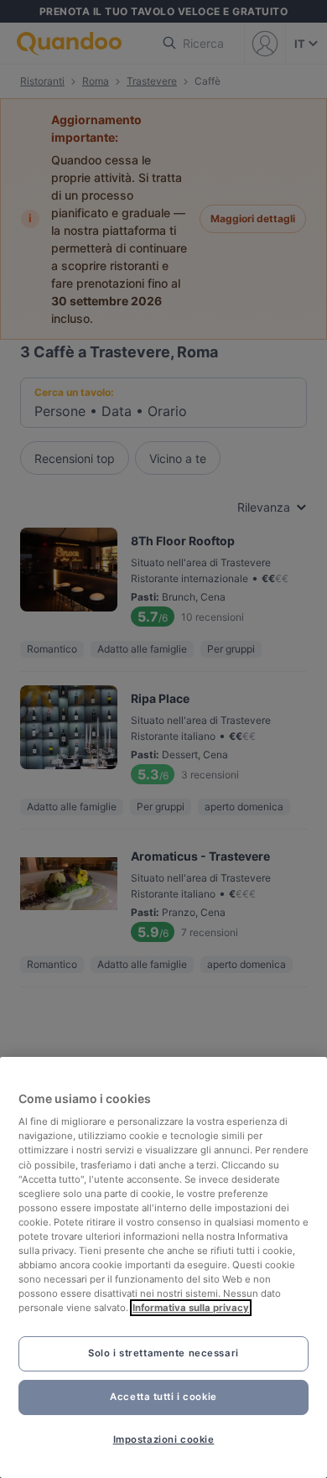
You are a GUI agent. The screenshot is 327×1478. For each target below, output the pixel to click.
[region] (163, 1267)
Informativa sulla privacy (190, 1308)
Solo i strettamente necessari (163, 1353)
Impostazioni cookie (164, 1439)
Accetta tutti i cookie (163, 1397)
